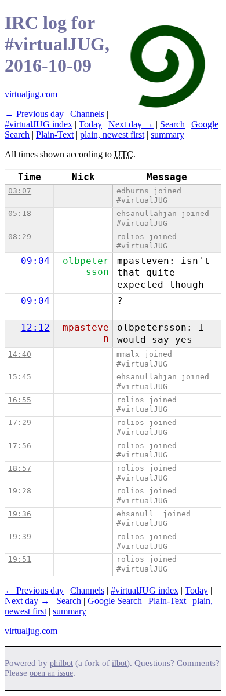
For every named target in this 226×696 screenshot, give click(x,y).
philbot (61, 663)
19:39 (19, 536)
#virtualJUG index (38, 124)
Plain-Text (55, 135)
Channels (87, 114)
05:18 (19, 213)
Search (172, 124)
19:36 (19, 514)
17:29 (19, 422)
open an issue (51, 673)
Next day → (131, 124)
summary (167, 135)
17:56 (19, 445)
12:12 (35, 327)
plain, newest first (112, 135)
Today (90, 124)
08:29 (19, 236)
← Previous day (34, 114)
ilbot (119, 663)
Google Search (115, 601)
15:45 (19, 376)
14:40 (19, 354)
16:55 (19, 399)
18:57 (19, 468)
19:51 (19, 559)
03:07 (19, 190)
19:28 (19, 490)
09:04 (35, 260)
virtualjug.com (31, 94)
